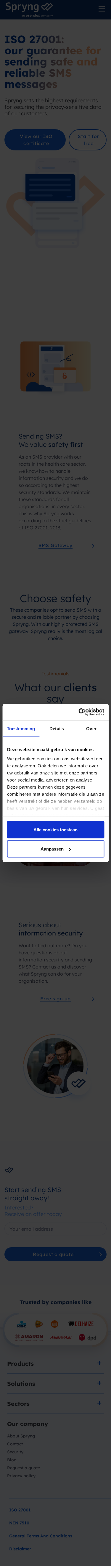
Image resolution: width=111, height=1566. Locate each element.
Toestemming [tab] (21, 728)
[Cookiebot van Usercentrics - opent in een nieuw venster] (79, 712)
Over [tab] (91, 728)
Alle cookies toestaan (55, 829)
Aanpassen (52, 848)
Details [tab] (56, 728)
